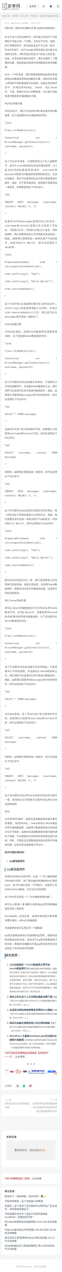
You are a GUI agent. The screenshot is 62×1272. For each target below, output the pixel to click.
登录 (42, 1150)
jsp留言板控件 (17, 861)
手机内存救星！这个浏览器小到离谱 (24, 1201)
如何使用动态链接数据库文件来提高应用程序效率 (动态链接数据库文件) (45, 1107)
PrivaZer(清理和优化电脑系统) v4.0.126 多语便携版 (31, 1223)
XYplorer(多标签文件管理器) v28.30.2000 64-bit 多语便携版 (30, 1231)
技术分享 (24, 16)
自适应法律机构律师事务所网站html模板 (31, 1010)
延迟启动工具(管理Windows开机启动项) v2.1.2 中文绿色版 (30, 1239)
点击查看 (20, 1057)
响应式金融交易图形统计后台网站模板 (30, 1023)
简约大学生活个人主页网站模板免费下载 (31, 997)
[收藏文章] (17, 1086)
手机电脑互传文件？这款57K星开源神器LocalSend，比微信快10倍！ (26, 1215)
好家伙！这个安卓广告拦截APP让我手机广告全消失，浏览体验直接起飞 (31, 1207)
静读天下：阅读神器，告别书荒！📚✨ (26, 1196)
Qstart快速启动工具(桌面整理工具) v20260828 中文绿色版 (30, 1247)
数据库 (26, 23)
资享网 (15, 16)
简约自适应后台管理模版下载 (17, 1106)
